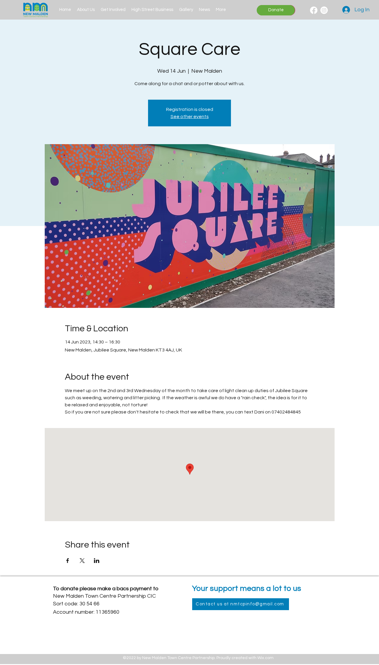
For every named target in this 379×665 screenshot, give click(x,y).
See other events (190, 116)
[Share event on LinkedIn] (96, 560)
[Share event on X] (82, 560)
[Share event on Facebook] (67, 560)
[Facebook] (313, 10)
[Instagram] (324, 10)
